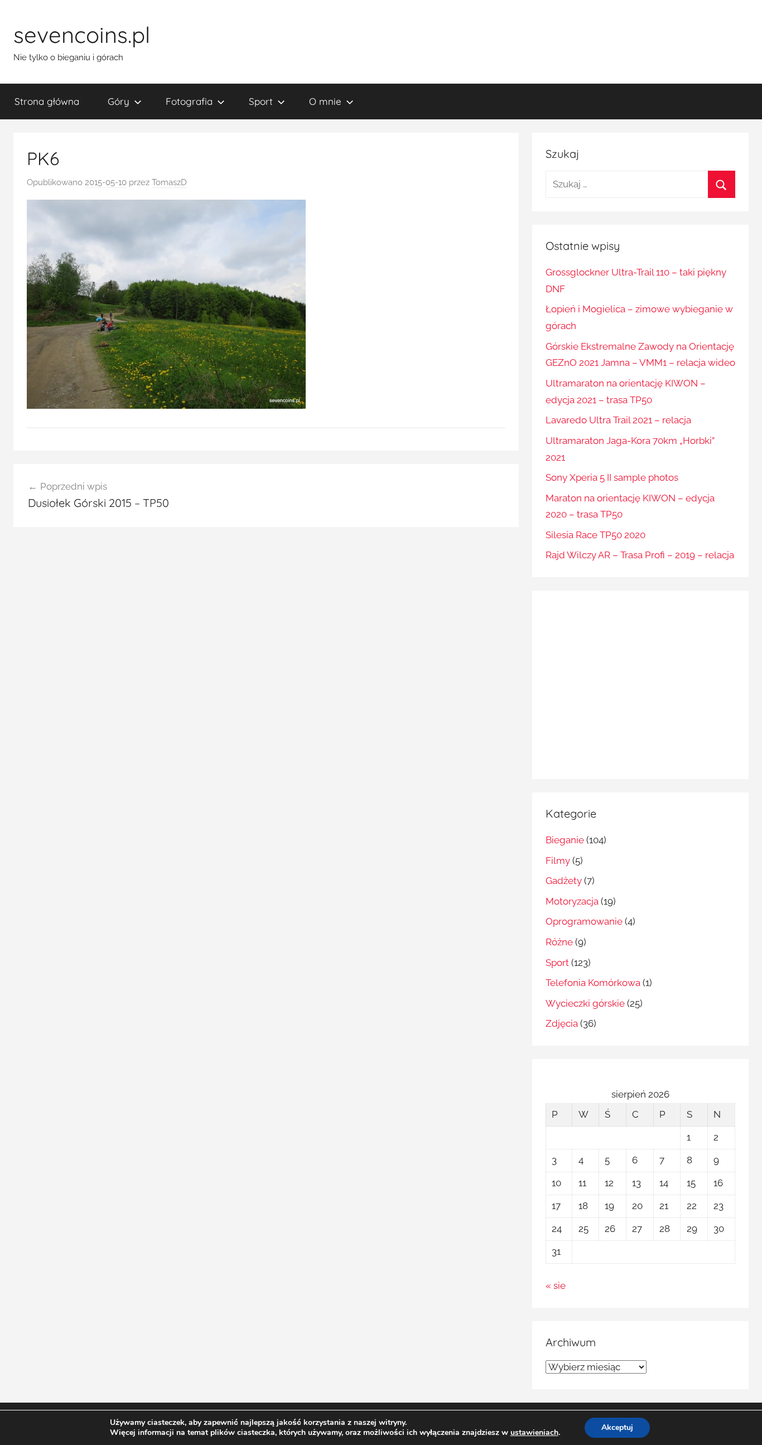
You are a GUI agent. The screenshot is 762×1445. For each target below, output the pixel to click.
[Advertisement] (639, 682)
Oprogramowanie (584, 921)
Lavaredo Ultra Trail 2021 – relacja (618, 420)
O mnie (325, 101)
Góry (118, 101)
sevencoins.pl (81, 35)
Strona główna (47, 101)
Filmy (558, 860)
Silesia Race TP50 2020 (595, 534)
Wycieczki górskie (585, 1003)
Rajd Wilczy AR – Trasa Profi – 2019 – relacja (640, 554)
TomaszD (169, 182)
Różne (559, 942)
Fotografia (189, 101)
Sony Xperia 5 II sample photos (612, 477)
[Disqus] (266, 679)
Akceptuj (617, 1427)
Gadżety (564, 880)
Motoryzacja (572, 901)
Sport (261, 101)
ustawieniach (534, 1433)
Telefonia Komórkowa (593, 982)
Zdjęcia (562, 1023)
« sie (556, 1285)
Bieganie (565, 839)
